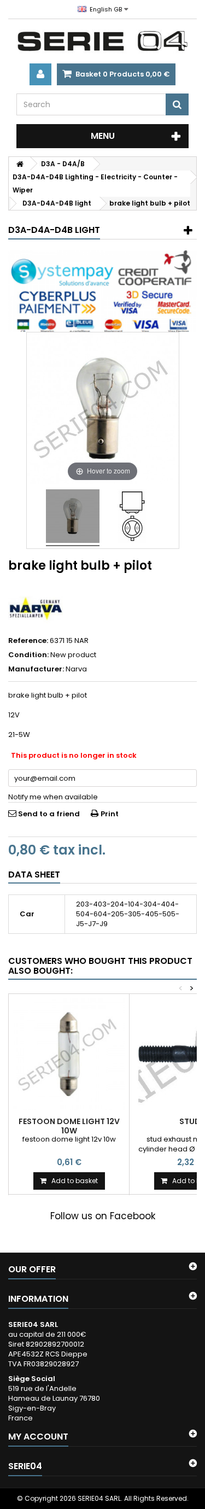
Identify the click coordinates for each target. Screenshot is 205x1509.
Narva (76, 669)
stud (190, 1121)
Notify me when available (53, 797)
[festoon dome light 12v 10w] (69, 1054)
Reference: (28, 641)
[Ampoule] (72, 517)
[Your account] (40, 74)
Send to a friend (49, 814)
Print (110, 814)
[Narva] (35, 608)
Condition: (28, 655)
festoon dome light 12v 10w (69, 1126)
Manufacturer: (36, 669)
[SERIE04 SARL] (102, 41)
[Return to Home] (19, 164)
